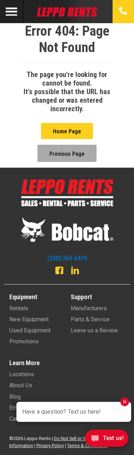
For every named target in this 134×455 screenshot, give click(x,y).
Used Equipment (29, 330)
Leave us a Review (94, 330)
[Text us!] (106, 440)
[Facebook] (59, 271)
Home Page (67, 131)
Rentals (18, 308)
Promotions (24, 341)
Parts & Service (90, 319)
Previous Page (67, 153)
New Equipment (29, 319)
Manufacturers (89, 308)
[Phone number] (123, 11)
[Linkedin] (75, 271)
